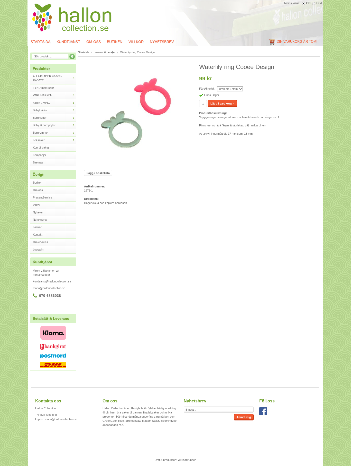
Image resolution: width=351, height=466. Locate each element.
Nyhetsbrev (162, 42)
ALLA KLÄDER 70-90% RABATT (47, 78)
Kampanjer (39, 155)
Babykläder (40, 110)
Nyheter (38, 212)
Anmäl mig (243, 417)
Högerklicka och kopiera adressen (105, 202)
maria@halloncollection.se (49, 288)
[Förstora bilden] (135, 114)
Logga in (38, 249)
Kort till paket (41, 147)
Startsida (40, 42)
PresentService (42, 197)
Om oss (93, 42)
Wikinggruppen (187, 459)
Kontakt (37, 234)
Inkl (308, 3)
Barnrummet (40, 132)
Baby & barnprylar (44, 125)
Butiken (114, 42)
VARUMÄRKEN (42, 95)
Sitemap (38, 162)
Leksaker (39, 140)
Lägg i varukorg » (222, 103)
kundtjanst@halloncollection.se (52, 281)
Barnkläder (40, 117)
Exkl (319, 3)
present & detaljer (105, 52)
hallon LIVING (41, 102)
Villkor (136, 42)
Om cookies (40, 242)
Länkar (37, 227)
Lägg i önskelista (98, 173)
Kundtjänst (68, 42)
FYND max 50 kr (43, 87)
